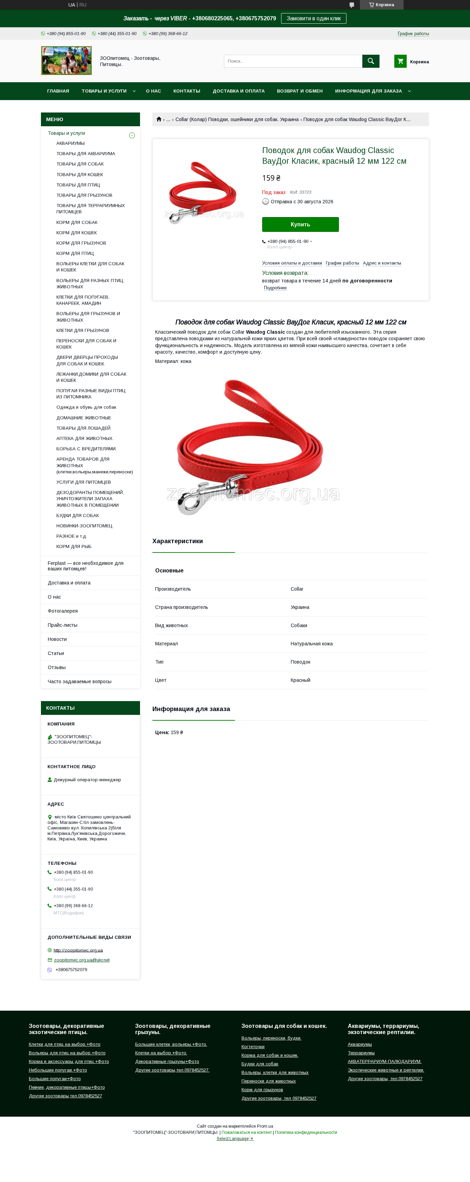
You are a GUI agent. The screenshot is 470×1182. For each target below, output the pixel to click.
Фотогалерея (63, 611)
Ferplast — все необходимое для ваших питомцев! (86, 565)
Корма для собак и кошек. (270, 1055)
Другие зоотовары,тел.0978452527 (65, 1095)
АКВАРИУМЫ (70, 143)
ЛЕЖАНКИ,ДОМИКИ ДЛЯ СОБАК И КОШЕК (91, 377)
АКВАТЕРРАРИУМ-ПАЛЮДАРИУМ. (384, 1061)
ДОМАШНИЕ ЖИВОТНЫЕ (83, 417)
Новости (57, 639)
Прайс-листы (62, 625)
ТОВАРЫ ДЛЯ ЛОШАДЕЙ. (83, 428)
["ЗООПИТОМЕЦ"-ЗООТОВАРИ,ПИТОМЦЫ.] (66, 73)
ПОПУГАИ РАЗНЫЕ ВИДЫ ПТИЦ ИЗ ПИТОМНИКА (91, 393)
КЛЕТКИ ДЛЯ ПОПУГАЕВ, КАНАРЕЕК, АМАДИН (82, 300)
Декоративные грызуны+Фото (167, 1061)
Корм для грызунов (262, 1089)
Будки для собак (260, 1063)
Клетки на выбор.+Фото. (161, 1052)
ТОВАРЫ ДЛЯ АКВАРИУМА (85, 153)
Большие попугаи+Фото (55, 1078)
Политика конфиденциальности (306, 1132)
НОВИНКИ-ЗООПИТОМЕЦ (84, 525)
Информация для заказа (368, 91)
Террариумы (361, 1052)
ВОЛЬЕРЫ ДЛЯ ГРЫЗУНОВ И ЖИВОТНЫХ (88, 316)
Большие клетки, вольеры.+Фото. (171, 1044)
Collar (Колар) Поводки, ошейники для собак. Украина (237, 119)
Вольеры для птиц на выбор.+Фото (67, 1052)
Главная (58, 91)
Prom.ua (265, 1126)
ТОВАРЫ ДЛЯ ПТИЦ (78, 184)
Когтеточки (253, 1046)
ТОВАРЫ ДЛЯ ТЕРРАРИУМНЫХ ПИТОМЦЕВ (90, 208)
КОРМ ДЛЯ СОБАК (76, 222)
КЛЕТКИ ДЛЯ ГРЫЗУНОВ (82, 330)
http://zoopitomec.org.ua (78, 950)
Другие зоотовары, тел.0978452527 (385, 1078)
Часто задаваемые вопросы (79, 681)
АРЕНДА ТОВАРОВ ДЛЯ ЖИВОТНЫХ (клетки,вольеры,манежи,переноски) (94, 465)
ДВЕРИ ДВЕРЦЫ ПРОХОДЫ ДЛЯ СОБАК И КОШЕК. (87, 360)
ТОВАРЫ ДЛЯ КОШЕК (79, 174)
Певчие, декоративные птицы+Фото (67, 1087)
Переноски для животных (269, 1081)
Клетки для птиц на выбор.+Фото (64, 1044)
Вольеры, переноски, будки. (271, 1038)
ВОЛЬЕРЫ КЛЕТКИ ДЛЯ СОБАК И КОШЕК (90, 266)
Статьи (56, 653)
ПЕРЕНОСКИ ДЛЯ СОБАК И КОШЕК (86, 344)
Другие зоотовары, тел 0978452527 (279, 1098)
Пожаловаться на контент (247, 1132)
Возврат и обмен (300, 91)
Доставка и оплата (239, 91)
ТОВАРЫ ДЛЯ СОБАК (80, 163)
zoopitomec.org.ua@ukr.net (81, 960)
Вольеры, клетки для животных (275, 1072)
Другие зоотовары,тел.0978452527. (172, 1070)
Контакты (186, 91)
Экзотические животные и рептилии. (386, 1070)
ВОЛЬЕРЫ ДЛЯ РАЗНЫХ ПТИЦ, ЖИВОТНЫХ (90, 283)
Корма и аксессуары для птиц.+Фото (69, 1061)
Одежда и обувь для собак (86, 407)
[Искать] (371, 61)
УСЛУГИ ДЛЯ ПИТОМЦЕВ (83, 482)
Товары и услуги (104, 91)
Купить (300, 224)
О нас (153, 91)
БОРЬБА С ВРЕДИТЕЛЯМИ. (86, 448)
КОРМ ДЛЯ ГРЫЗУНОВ (81, 243)
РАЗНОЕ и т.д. (71, 536)
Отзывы (57, 667)
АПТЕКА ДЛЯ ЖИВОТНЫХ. (85, 438)
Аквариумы (360, 1044)
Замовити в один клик (314, 18)
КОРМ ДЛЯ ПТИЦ (75, 253)
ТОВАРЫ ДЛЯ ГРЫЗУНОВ (84, 195)
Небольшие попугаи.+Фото (58, 1070)
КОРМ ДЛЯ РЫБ (74, 546)
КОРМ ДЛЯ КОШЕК (76, 232)
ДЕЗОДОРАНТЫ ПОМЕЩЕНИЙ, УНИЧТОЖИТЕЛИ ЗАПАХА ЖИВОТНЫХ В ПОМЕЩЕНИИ (90, 498)
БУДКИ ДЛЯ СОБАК (77, 515)
